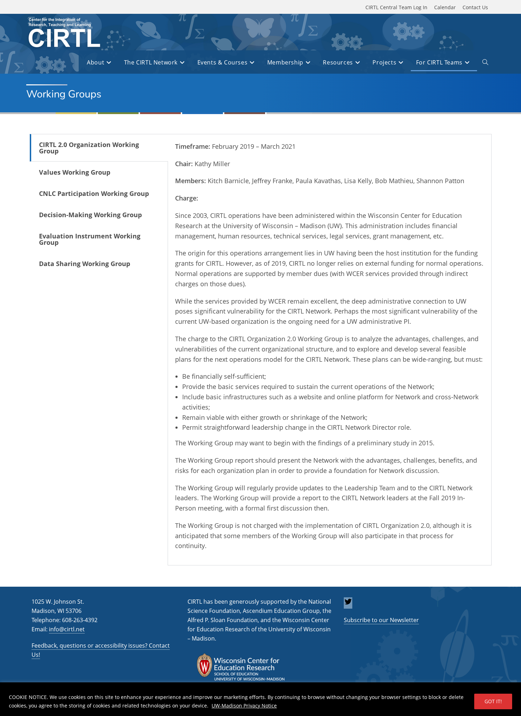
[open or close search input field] (485, 63)
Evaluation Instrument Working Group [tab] (89, 239)
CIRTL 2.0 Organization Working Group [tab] (89, 147)
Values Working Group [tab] (74, 172)
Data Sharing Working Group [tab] (84, 263)
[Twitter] (348, 604)
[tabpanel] (329, 349)
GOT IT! (493, 701)
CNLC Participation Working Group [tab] (94, 193)
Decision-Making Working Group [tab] (90, 214)
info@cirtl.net (67, 629)
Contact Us (475, 7)
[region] (260, 699)
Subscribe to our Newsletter (381, 620)
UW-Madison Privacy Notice (244, 705)
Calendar (445, 7)
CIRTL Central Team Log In (396, 7)
